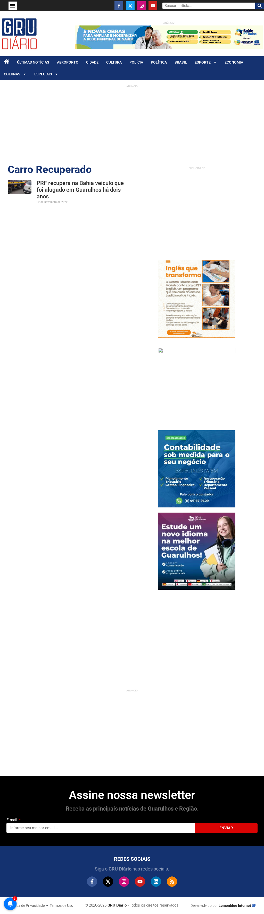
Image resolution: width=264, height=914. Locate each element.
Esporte (203, 62)
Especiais (43, 74)
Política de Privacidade (27, 905)
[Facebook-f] (118, 5)
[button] (13, 6)
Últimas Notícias (33, 62)
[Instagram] (141, 5)
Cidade (92, 62)
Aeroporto (67, 62)
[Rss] (172, 881)
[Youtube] (152, 5)
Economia (234, 62)
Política (159, 62)
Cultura (114, 62)
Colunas (12, 74)
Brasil (181, 62)
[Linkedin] (156, 881)
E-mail (12, 820)
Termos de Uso (61, 905)
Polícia (136, 62)
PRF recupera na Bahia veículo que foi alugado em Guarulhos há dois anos (80, 190)
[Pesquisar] (259, 6)
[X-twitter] (130, 5)
